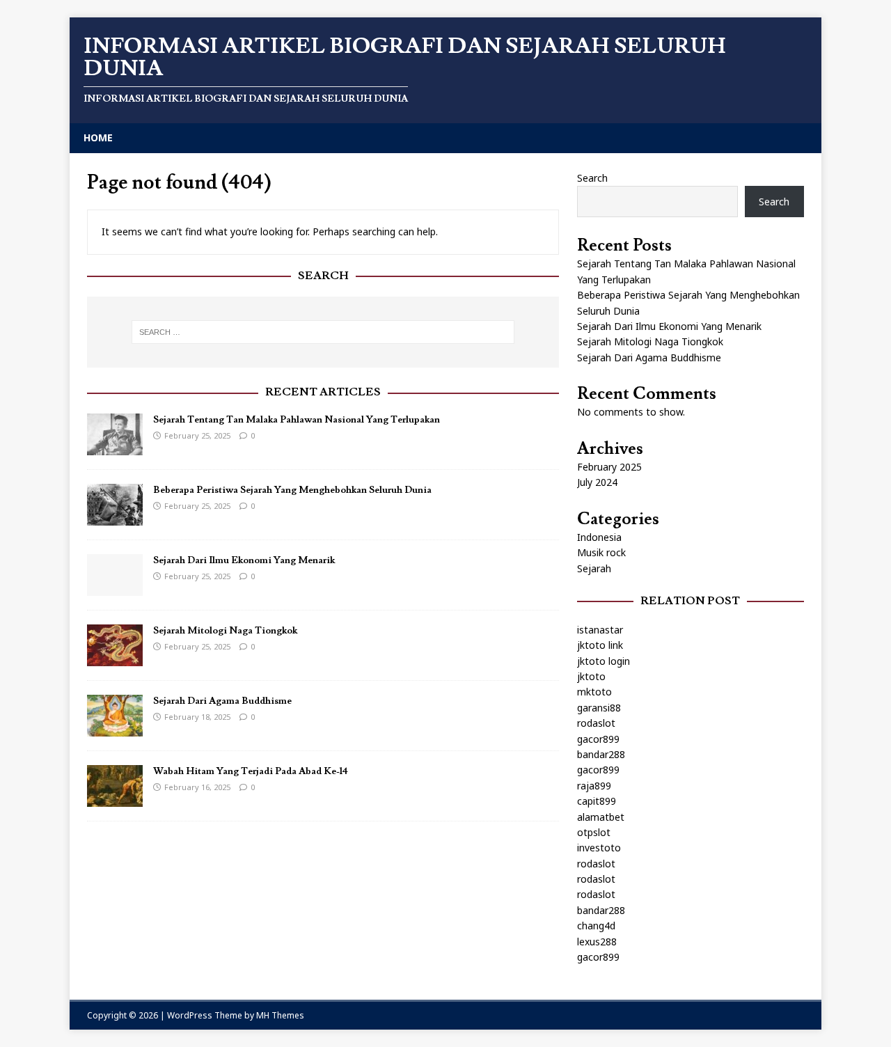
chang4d (596, 925)
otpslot (593, 832)
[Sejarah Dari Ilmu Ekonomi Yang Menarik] (115, 588)
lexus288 (597, 941)
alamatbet (600, 817)
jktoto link (600, 645)
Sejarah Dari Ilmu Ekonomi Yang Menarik (244, 560)
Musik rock (601, 552)
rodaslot (596, 723)
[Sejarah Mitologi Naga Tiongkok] (115, 658)
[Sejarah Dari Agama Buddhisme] (115, 728)
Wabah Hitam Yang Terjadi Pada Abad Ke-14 (250, 771)
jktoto (591, 676)
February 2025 (609, 466)
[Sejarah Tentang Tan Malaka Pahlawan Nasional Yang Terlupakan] (115, 447)
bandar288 (601, 754)
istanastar (600, 629)
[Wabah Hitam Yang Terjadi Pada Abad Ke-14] (115, 798)
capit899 (596, 801)
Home (98, 137)
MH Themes (280, 1015)
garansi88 (599, 707)
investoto (599, 847)
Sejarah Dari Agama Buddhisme (222, 701)
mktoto (594, 691)
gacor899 (598, 739)
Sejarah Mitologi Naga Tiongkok (225, 630)
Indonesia (599, 537)
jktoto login (603, 661)
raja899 (594, 785)
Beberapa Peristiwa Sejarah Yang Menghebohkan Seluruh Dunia (292, 490)
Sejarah (594, 568)
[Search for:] (323, 332)
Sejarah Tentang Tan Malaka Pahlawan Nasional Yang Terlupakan (296, 420)
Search (592, 177)
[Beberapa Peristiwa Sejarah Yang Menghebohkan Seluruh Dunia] (115, 517)
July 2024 (597, 482)
